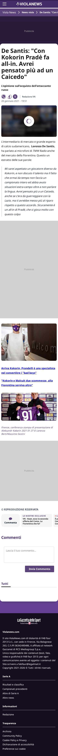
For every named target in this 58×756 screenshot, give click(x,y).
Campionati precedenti (15, 688)
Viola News (9, 12)
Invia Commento (39, 569)
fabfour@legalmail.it (29, 664)
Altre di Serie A (11, 693)
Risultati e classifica (13, 684)
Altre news (8, 697)
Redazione (8, 714)
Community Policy (12, 735)
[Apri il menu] (4, 4)
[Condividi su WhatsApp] (3, 96)
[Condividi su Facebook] (9, 96)
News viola (28, 12)
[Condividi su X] (15, 96)
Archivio (7, 731)
